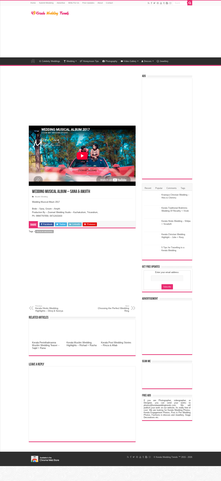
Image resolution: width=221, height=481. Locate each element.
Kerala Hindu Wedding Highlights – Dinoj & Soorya (49, 308)
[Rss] (148, 3)
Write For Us (73, 3)
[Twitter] (154, 3)
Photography (111, 61)
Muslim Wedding (41, 197)
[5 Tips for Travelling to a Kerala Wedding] (152, 251)
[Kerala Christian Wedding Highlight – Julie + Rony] (152, 238)
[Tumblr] (164, 3)
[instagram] (170, 3)
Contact (109, 3)
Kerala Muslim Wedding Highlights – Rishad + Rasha (81, 344)
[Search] (189, 2)
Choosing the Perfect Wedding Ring (113, 308)
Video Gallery (130, 61)
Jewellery (164, 61)
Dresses (148, 61)
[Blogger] (167, 3)
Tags (183, 188)
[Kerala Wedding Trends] (50, 13)
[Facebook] (151, 3)
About (100, 3)
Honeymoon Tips (91, 61)
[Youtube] (161, 3)
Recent (148, 188)
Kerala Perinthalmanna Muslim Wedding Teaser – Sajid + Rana (45, 345)
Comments (171, 188)
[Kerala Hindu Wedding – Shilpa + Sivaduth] (152, 225)
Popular (158, 188)
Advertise (61, 3)
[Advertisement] (131, 31)
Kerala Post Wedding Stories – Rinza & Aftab (116, 344)
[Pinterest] (157, 3)
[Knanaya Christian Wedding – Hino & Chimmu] (152, 198)
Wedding (70, 61)
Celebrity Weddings (51, 61)
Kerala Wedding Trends (167, 457)
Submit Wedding (46, 3)
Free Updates (88, 3)
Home (33, 3)
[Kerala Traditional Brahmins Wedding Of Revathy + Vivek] (152, 212)
